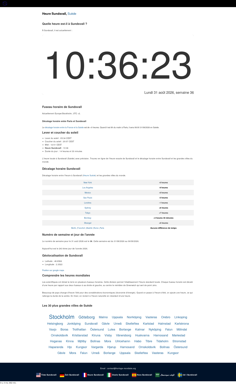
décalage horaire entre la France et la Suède (64, 127)
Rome (96, 228)
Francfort (81, 228)
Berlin (73, 228)
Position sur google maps (53, 270)
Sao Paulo (87, 197)
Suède (72, 13)
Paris (102, 228)
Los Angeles (87, 187)
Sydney (88, 207)
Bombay (87, 217)
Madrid (89, 228)
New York (88, 182)
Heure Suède (89, 175)
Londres (87, 202)
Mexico (88, 192)
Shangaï (87, 222)
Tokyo (87, 212)
